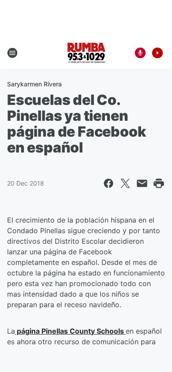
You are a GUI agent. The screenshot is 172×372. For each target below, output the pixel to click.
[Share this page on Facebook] (108, 183)
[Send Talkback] (140, 53)
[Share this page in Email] (142, 183)
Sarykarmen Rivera (34, 84)
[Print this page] (159, 183)
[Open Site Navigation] (12, 53)
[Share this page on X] (125, 183)
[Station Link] (86, 53)
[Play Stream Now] (157, 53)
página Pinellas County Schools (70, 331)
